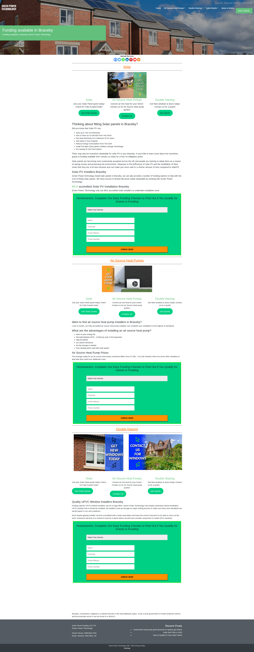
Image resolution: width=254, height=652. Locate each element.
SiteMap (127, 648)
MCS (75, 186)
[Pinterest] (131, 59)
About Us (219, 3)
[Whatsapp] (123, 59)
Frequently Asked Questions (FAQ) (238, 3)
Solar (89, 99)
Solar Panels (211, 8)
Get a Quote (244, 10)
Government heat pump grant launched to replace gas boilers (158, 630)
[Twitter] (119, 59)
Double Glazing (195, 8)
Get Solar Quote (89, 311)
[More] (138, 59)
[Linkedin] (127, 59)
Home (158, 8)
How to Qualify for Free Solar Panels (167, 635)
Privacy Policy (140, 646)
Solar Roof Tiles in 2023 (172, 632)
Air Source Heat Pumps (174, 8)
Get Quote (165, 311)
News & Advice (228, 8)
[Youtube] (135, 59)
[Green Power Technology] (8, 8)
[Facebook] (115, 59)
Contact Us (127, 314)
